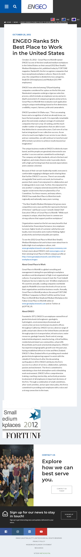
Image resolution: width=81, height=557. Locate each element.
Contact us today (62, 490)
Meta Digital (45, 553)
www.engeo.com (56, 251)
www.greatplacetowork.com (34, 248)
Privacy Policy (39, 541)
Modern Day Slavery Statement (39, 545)
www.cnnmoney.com (58, 248)
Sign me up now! (69, 515)
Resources (39, 548)
